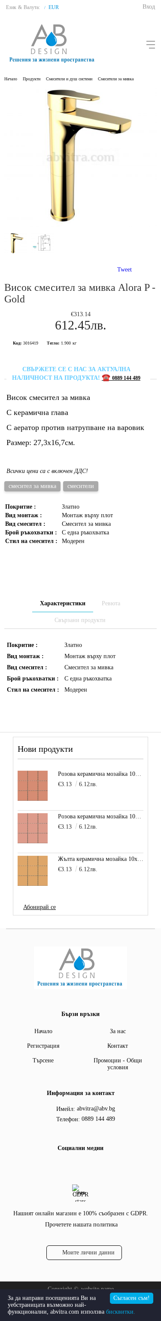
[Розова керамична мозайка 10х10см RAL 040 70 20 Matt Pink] (33, 828)
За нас (118, 1031)
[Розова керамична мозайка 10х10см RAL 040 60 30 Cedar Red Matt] (33, 786)
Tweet (124, 269)
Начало (10, 78)
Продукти (31, 78)
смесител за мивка (32, 486)
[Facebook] (71, 1166)
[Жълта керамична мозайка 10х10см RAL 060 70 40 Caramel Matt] (33, 871)
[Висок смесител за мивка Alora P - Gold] (80, 225)
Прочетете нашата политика (81, 1224)
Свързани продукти (80, 620)
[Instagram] (87, 1166)
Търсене (43, 1060)
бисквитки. (120, 1312)
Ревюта (111, 603)
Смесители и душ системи (69, 78)
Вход (149, 6)
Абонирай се (39, 907)
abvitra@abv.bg (96, 1108)
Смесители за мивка (116, 78)
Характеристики (62, 603)
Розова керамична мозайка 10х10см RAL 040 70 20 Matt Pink (100, 816)
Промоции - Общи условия (118, 1064)
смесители (80, 486)
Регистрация (43, 1046)
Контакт (117, 1046)
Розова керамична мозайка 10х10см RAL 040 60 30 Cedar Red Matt (100, 774)
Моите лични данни (88, 1252)
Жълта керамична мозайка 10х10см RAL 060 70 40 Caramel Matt (100, 859)
